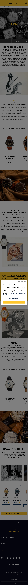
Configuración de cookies (14, 298)
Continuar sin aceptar (22, 281)
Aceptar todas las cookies (14, 302)
